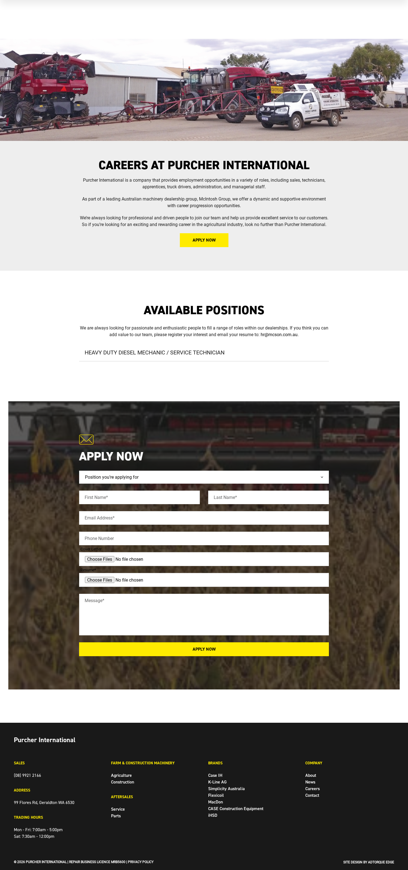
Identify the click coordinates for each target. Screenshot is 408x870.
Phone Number (99, 538)
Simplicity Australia (226, 789)
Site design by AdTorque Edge (368, 862)
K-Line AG (217, 782)
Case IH (215, 775)
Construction (122, 782)
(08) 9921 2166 (27, 775)
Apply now (204, 240)
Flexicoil (216, 795)
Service (118, 809)
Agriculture (121, 775)
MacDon (215, 802)
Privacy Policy (140, 861)
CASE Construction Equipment (235, 808)
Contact (312, 795)
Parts (116, 816)
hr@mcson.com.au (279, 334)
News (310, 782)
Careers (312, 789)
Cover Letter (91, 549)
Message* (94, 600)
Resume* (88, 569)
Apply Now (204, 649)
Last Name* (225, 497)
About (310, 775)
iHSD (212, 815)
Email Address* (100, 518)
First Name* (96, 497)
